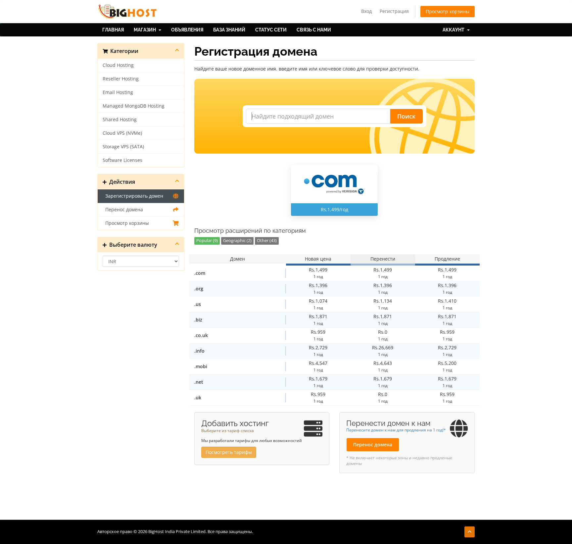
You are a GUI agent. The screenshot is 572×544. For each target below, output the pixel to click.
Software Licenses (122, 160)
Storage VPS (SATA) (123, 147)
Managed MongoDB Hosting (134, 106)
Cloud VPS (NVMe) (122, 133)
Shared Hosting (120, 120)
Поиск (406, 116)
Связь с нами (314, 29)
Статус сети (271, 29)
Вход (366, 11)
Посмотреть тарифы (229, 452)
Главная (113, 29)
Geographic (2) (237, 240)
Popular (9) (207, 240)
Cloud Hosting (118, 65)
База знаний (229, 29)
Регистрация (394, 11)
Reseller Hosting (121, 79)
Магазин (146, 29)
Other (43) (267, 240)
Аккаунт (454, 29)
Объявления (187, 29)
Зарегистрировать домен (133, 196)
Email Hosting (118, 92)
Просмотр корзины (447, 11)
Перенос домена (123, 210)
